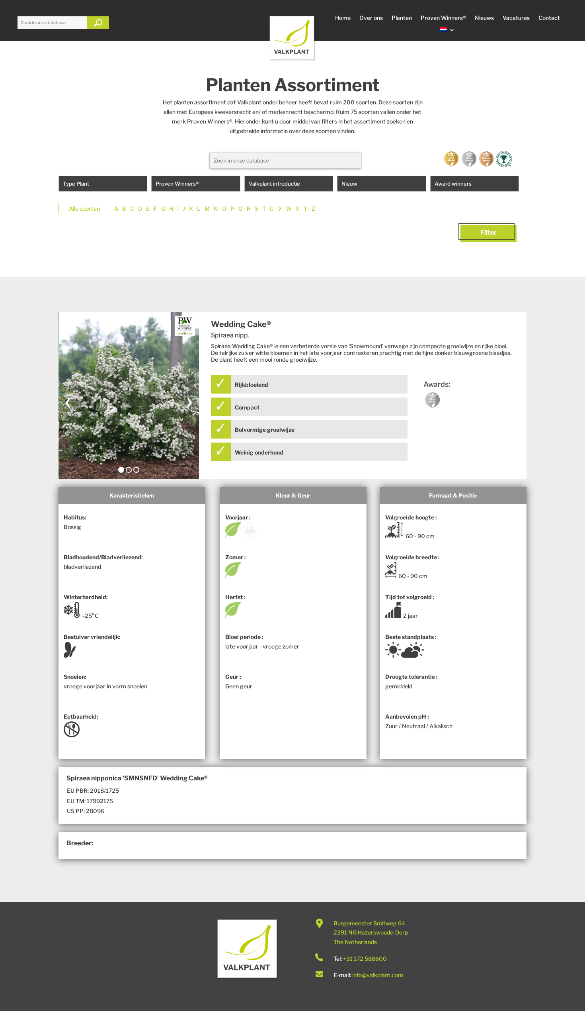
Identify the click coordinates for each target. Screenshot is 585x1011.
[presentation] (68, 400)
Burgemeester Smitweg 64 (369, 923)
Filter (488, 232)
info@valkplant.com (377, 975)
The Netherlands (355, 942)
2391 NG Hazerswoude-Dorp (370, 932)
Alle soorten (84, 208)
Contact (549, 18)
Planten (402, 18)
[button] (121, 470)
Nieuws (484, 18)
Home (343, 18)
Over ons (371, 18)
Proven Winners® (443, 18)
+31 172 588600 (365, 958)
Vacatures (516, 18)
